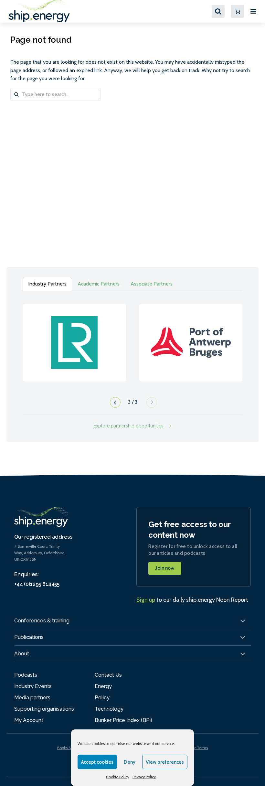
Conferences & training (41, 621)
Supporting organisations (44, 709)
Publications (29, 637)
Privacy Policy (144, 776)
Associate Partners (152, 284)
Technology (109, 709)
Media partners (32, 697)
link (74, 336)
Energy (103, 686)
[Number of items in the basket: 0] (237, 11)
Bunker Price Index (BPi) (123, 720)
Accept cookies (97, 762)
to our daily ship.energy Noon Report (192, 600)
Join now (165, 568)
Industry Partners (47, 284)
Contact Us (108, 675)
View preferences (165, 762)
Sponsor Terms (195, 747)
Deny (129, 762)
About (21, 654)
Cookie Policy (117, 776)
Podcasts (25, 675)
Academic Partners (99, 284)
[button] (114, 404)
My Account (28, 720)
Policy (102, 697)
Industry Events (33, 686)
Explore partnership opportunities (128, 425)
